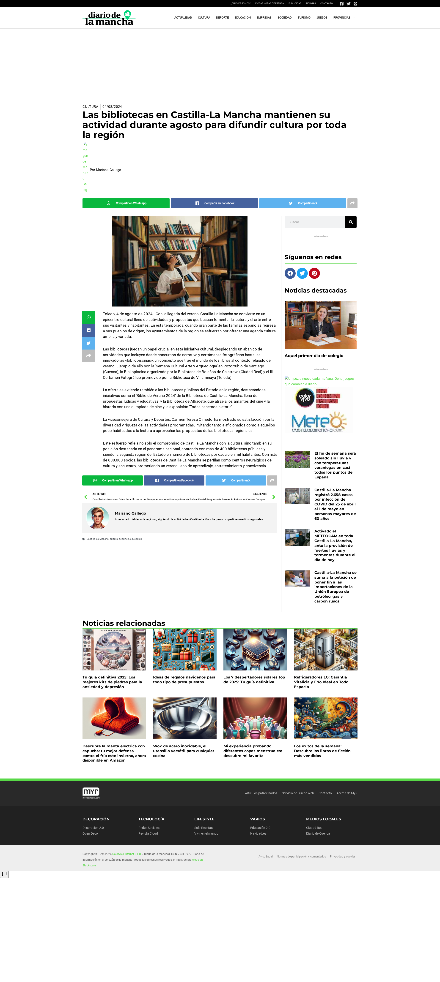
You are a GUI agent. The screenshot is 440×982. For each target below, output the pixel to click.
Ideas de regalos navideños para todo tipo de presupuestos (184, 679)
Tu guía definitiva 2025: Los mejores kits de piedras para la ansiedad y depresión (112, 682)
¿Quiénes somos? (241, 3)
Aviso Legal (265, 856)
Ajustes (320, 975)
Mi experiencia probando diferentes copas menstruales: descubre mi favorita (252, 751)
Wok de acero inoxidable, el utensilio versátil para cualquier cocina (183, 751)
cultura (114, 538)
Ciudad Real (314, 828)
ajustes (229, 977)
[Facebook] (342, 4)
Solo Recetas (203, 828)
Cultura (90, 107)
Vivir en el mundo (206, 833)
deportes (124, 538)
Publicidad (295, 3)
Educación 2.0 (260, 828)
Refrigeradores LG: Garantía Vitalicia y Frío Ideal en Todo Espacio (321, 682)
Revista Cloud (148, 833)
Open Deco (90, 833)
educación (136, 538)
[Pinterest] (355, 4)
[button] (352, 17)
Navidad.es (258, 833)
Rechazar (291, 975)
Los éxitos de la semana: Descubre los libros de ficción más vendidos (322, 751)
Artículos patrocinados (261, 793)
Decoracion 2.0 (93, 828)
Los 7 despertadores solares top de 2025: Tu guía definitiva (254, 679)
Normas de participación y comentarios (301, 856)
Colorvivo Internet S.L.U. (127, 854)
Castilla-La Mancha (98, 538)
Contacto (326, 3)
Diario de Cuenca (318, 833)
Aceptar (262, 975)
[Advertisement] (220, 63)
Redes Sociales (149, 828)
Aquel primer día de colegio (314, 355)
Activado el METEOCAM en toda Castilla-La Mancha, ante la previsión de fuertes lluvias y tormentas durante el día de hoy (334, 545)
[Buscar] (351, 222)
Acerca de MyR (347, 793)
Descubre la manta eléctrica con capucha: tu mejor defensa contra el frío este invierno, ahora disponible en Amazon (114, 753)
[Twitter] (348, 4)
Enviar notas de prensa (269, 3)
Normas (311, 3)
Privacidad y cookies (342, 856)
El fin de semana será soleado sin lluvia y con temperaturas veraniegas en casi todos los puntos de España (335, 465)
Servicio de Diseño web (298, 793)
